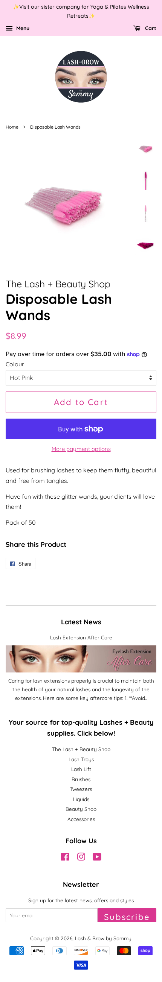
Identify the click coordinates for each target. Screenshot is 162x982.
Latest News (81, 622)
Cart (150, 28)
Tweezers (81, 789)
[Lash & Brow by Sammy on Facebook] (65, 858)
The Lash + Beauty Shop (81, 749)
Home (12, 127)
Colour (15, 364)
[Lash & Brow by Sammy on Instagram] (81, 858)
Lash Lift (81, 769)
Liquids (81, 799)
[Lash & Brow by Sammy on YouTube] (97, 858)
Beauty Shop (81, 809)
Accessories (81, 819)
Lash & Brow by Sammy (103, 938)
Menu (22, 28)
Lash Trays (81, 759)
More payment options (81, 448)
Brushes (81, 779)
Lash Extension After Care (81, 637)
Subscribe (127, 917)
